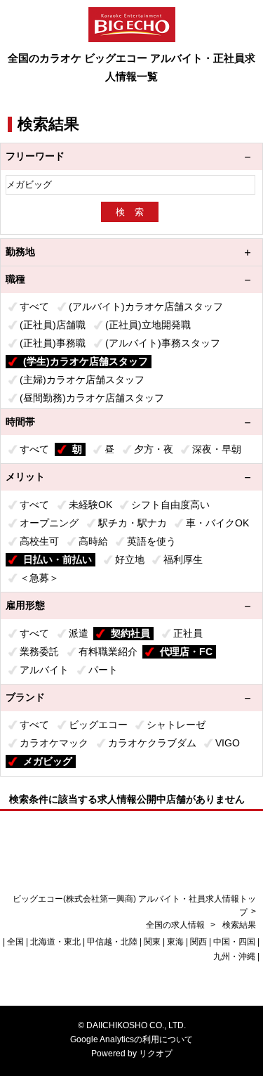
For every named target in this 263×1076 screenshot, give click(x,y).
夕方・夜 (153, 449)
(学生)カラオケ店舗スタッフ (85, 361)
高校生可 (39, 541)
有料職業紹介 (108, 651)
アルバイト (44, 669)
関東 (152, 942)
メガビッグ (47, 761)
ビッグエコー (98, 724)
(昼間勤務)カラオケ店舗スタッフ (92, 397)
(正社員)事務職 (53, 343)
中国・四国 (234, 942)
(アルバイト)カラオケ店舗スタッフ (146, 306)
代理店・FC (186, 651)
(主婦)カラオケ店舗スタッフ (82, 379)
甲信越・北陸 (112, 942)
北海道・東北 (55, 942)
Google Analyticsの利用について (131, 1039)
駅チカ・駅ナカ (132, 523)
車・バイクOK (217, 523)
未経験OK (90, 504)
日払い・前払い (57, 559)
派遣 (78, 633)
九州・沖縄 (234, 956)
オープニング (49, 523)
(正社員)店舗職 (53, 324)
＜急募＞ (39, 577)
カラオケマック (54, 742)
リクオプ (156, 1053)
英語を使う (151, 541)
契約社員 (130, 633)
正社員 (188, 633)
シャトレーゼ (176, 724)
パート (103, 669)
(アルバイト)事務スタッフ (162, 343)
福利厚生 (183, 559)
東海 (175, 942)
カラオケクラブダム (152, 742)
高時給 (93, 541)
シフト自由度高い (170, 504)
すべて (34, 306)
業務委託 (39, 651)
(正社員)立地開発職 (148, 324)
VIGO (227, 742)
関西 (198, 942)
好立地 (129, 559)
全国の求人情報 (176, 925)
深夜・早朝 (216, 449)
